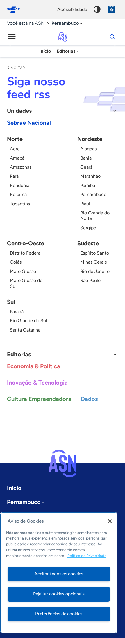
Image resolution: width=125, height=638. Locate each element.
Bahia (86, 158)
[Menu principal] (11, 36)
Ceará (86, 167)
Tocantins (20, 204)
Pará (14, 176)
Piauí (85, 204)
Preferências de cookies (58, 613)
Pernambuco (93, 194)
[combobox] (67, 23)
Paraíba (87, 185)
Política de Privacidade (86, 556)
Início (45, 51)
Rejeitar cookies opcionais (59, 594)
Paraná (17, 311)
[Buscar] (112, 37)
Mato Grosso (23, 271)
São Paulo (90, 280)
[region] (58, 572)
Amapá (17, 158)
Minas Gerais (93, 262)
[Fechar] (109, 521)
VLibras (111, 9)
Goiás (16, 262)
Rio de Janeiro (95, 271)
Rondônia (19, 185)
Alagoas (88, 148)
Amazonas (20, 167)
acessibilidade (72, 9)
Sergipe (88, 227)
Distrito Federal (26, 253)
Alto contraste (97, 9)
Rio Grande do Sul (28, 320)
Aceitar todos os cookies (58, 574)
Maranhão (90, 176)
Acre (15, 148)
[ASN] (62, 463)
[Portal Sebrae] (16, 9)
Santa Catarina (25, 330)
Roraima (18, 194)
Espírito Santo (94, 253)
